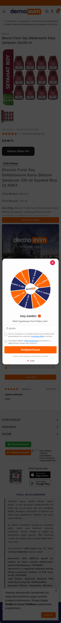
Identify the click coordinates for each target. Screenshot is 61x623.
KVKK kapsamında (31, 341)
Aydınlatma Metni (37, 336)
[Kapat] (52, 262)
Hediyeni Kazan (30, 349)
